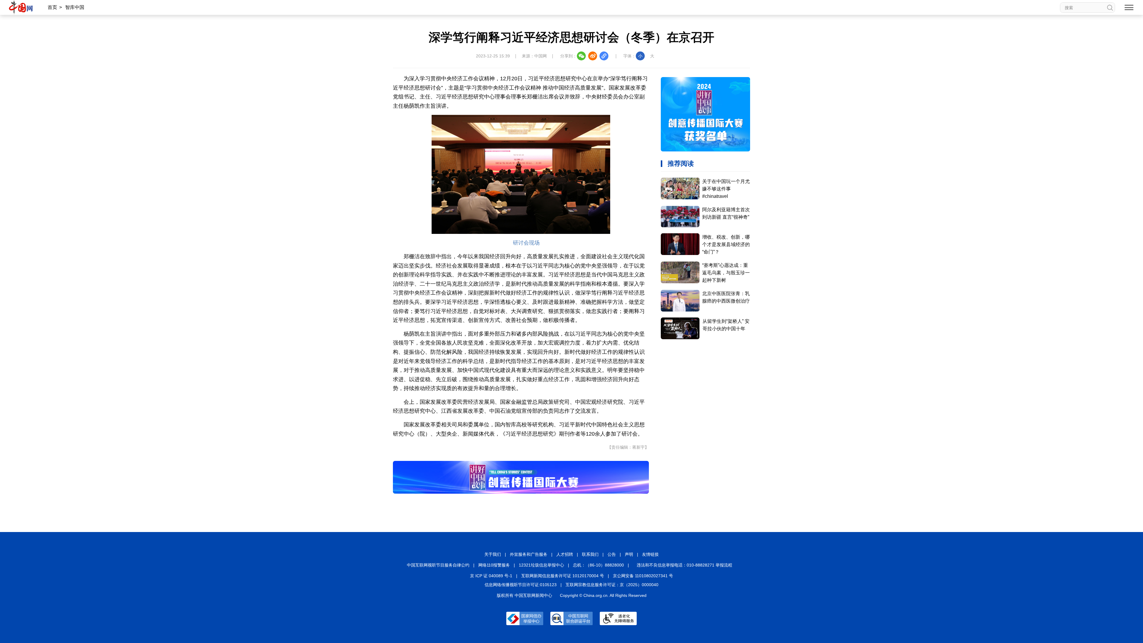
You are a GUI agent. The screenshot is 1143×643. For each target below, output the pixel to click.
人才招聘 (564, 554)
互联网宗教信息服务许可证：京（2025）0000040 (612, 584)
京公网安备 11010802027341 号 (643, 575)
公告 (612, 554)
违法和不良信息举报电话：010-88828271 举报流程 (684, 565)
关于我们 (492, 554)
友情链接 (650, 554)
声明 (629, 554)
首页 (52, 7)
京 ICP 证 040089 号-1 (491, 575)
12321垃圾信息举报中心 (541, 565)
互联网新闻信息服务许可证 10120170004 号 (562, 575)
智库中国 (74, 7)
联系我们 (590, 554)
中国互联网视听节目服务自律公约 (438, 565)
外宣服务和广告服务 (528, 554)
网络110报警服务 (494, 565)
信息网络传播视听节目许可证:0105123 (521, 584)
